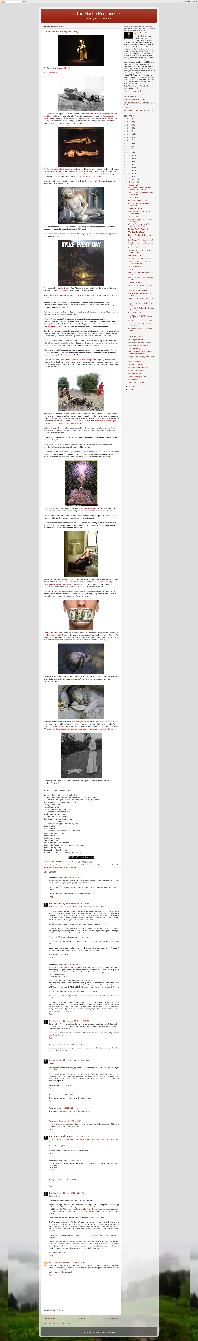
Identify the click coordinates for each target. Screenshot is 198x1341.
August (131, 389)
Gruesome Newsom (135, 361)
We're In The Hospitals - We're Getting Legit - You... (139, 225)
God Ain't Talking (134, 349)
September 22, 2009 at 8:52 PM (70, 1121)
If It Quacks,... (133, 333)
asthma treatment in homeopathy (61, 1272)
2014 (129, 155)
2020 (129, 137)
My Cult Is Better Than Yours (138, 248)
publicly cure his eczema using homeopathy (89, 1139)
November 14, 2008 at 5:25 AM (70, 877)
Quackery (73, 867)
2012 (129, 161)
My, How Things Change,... (138, 370)
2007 (129, 176)
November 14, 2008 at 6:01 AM (77, 904)
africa (51, 865)
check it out (89, 1211)
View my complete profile (133, 91)
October (132, 185)
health (97, 865)
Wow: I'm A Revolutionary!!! (138, 346)
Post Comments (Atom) (61, 1323)
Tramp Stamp (133, 380)
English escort (54, 1170)
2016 (129, 149)
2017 (129, 146)
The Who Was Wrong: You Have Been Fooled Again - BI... (139, 188)
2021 (129, 134)
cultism (56, 865)
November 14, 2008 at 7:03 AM (70, 964)
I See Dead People (135, 208)
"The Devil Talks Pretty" (136, 232)
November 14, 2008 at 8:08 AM (77, 1060)
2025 (129, 122)
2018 (129, 143)
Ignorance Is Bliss (134, 282)
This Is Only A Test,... (135, 374)
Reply (51, 897)
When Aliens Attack (135, 267)
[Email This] (83, 862)
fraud (92, 865)
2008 (129, 173)
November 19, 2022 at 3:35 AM (74, 1262)
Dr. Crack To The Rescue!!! (138, 229)
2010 (129, 167)
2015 (129, 152)
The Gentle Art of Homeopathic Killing (61, 31)
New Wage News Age (136, 340)
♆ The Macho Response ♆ (83, 13)
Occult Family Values (135, 337)
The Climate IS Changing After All (140, 367)
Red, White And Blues (136, 383)
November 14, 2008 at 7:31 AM (77, 1021)
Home (82, 1318)
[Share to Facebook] (89, 862)
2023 (129, 128)
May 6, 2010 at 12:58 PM (75, 1193)
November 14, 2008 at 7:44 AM (70, 1045)
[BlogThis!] (85, 862)
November (133, 182)
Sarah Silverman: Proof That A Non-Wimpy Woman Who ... (141, 352)
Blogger (112, 1332)
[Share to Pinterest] (91, 862)
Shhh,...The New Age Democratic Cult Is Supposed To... (140, 263)
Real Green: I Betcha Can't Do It (139, 200)
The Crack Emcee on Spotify (134, 99)
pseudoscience (64, 867)
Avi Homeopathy (55, 1262)
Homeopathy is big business (72, 1246)
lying (49, 867)
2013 (129, 158)
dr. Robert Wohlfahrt (81, 865)
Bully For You (133, 197)
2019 (129, 140)
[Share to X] (87, 862)
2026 (129, 119)
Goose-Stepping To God (137, 377)
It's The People (133, 216)
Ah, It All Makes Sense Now (138, 313)
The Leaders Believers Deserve (139, 343)
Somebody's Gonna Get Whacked (140, 240)
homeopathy (104, 865)
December (133, 179)
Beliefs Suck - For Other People (139, 259)
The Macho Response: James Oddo (141, 321)
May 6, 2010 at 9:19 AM (68, 1180)
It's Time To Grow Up (135, 364)
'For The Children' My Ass (137, 290)
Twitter (126, 108)
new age (55, 867)
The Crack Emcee (56, 904)
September (133, 386)
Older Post (114, 1318)
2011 (129, 164)
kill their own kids (89, 1209)
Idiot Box (131, 270)
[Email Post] (78, 862)
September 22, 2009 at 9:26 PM (77, 1136)
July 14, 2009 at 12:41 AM (68, 1095)
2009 (129, 170)
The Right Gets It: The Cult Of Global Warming (139, 212)
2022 (129, 131)
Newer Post (49, 1318)
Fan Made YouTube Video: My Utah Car (138, 110)
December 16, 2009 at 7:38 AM (70, 1160)
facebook (127, 105)
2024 (129, 125)
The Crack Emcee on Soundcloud (136, 102)
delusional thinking (67, 865)
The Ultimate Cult (134, 256)
